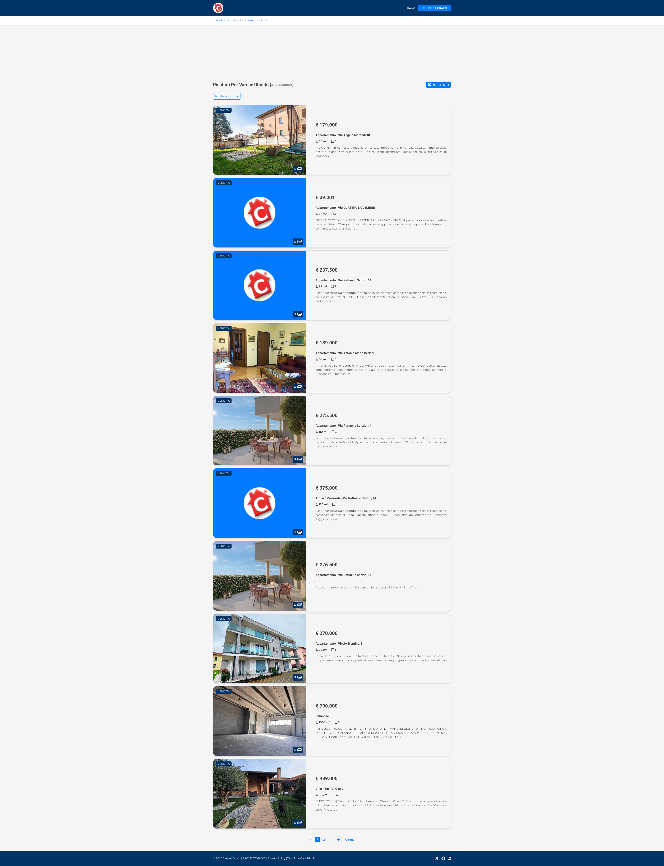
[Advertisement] (332, 52)
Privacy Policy (277, 858)
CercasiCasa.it (221, 20)
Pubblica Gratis (434, 8)
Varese (251, 20)
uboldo (263, 20)
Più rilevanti (227, 96)
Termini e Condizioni (300, 858)
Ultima (349, 839)
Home (411, 8)
